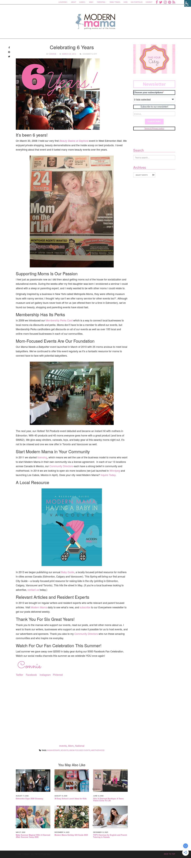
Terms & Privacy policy (154, 128)
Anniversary (54, 750)
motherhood (98, 750)
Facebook (31, 674)
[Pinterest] (169, 2)
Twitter (19, 674)
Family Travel (115, 2)
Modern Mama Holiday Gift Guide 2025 (71, 835)
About (73, 2)
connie (52, 54)
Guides (82, 2)
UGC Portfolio (136, 2)
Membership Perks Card (59, 320)
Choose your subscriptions (148, 92)
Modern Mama (39, 607)
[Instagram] (165, 2)
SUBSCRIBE (154, 121)
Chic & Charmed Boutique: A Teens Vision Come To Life (108, 800)
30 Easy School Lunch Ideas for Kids (71, 799)
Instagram (45, 674)
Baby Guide (67, 572)
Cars (126, 2)
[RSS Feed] (173, 2)
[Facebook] (157, 2)
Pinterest (58, 674)
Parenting (101, 2)
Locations (63, 2)
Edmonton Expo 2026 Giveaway (29, 799)
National (79, 745)
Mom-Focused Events (80, 750)
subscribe (85, 607)
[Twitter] (160, 2)
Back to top (169, 854)
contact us (33, 589)
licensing (42, 457)
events (63, 745)
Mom (91, 2)
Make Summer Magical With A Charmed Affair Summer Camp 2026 (33, 836)
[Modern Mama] (95, 20)
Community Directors (61, 466)
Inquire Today (108, 475)
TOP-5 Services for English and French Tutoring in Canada (110, 836)
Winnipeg (114, 470)
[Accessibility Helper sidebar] (187, 3)
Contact (149, 2)
